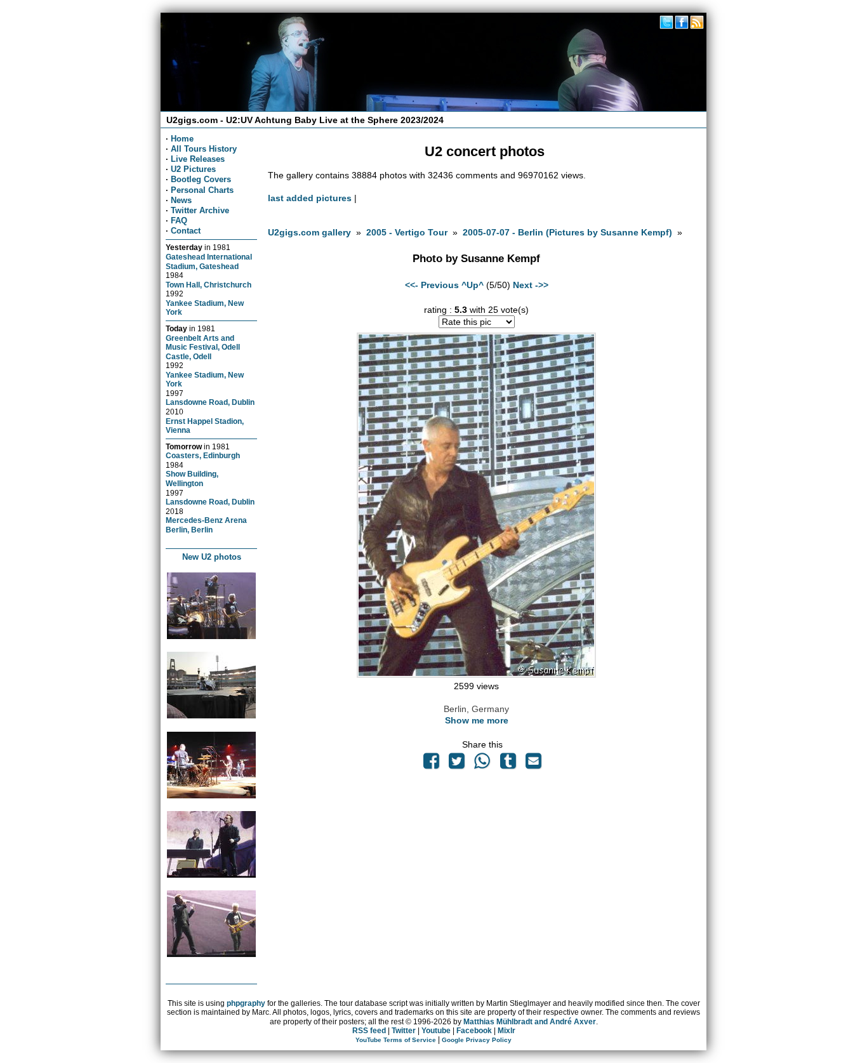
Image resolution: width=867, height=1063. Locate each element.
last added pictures (310, 198)
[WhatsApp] (482, 764)
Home (182, 138)
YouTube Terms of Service (395, 1039)
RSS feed (369, 1030)
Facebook (474, 1030)
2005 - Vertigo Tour (406, 232)
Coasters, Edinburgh (203, 455)
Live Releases (198, 159)
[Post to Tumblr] (507, 764)
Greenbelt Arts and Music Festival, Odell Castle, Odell (203, 347)
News (181, 200)
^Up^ (472, 285)
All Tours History (204, 149)
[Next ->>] (476, 675)
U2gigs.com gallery (309, 232)
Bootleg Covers (201, 179)
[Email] (533, 764)
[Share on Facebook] (431, 764)
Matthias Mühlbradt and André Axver (529, 1022)
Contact (186, 230)
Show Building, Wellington (192, 478)
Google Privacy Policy (477, 1039)
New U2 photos (211, 557)
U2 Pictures (193, 169)
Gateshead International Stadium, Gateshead (209, 261)
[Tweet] (456, 764)
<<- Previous (432, 285)
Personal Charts (202, 190)
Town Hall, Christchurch (208, 285)
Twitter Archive (200, 210)
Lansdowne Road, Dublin (210, 402)
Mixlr (506, 1030)
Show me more (476, 720)
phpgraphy (246, 1003)
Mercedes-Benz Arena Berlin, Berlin (206, 525)
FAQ (179, 220)
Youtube (436, 1030)
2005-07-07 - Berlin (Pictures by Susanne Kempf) (567, 232)
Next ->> (530, 285)
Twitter (404, 1030)
